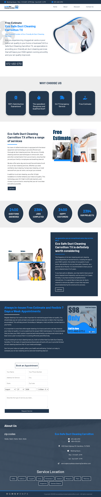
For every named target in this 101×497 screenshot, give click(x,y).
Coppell (31, 479)
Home (55, 7)
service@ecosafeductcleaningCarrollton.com (76, 463)
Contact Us (90, 7)
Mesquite (69, 479)
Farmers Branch (56, 483)
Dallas (13, 479)
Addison (22, 479)
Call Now (12, 188)
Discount (77, 7)
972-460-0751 (58, 2)
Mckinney (86, 479)
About (65, 7)
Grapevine (43, 483)
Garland (59, 479)
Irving (39, 479)
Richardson (49, 479)
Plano (77, 479)
